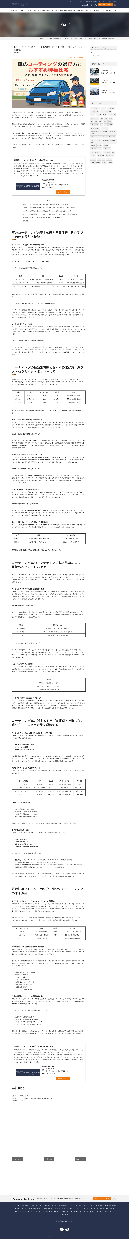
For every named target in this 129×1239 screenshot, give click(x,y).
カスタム (104, 108)
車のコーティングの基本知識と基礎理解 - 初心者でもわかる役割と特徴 (45, 204)
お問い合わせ (62, 192)
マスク (92, 108)
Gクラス (93, 115)
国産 (102, 118)
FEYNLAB (93, 155)
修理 (96, 121)
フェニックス (111, 115)
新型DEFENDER (110, 155)
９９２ (96, 118)
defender (93, 159)
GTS (103, 159)
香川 (113, 152)
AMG (98, 159)
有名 (106, 125)
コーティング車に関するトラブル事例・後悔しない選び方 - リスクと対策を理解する (50, 214)
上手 (97, 125)
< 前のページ (17, 1159)
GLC (97, 111)
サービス (93, 145)
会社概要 (26, 221)
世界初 (110, 125)
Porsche (98, 162)
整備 (100, 121)
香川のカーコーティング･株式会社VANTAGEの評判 (103, 137)
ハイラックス (111, 108)
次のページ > (80, 1159)
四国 (106, 118)
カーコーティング (95, 128)
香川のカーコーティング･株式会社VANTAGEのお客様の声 (103, 141)
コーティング (68, 166)
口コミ (105, 121)
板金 (92, 121)
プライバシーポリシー (96, 152)
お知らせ (94, 52)
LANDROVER (100, 155)
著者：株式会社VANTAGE (77, 58)
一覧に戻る (48, 1159)
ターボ (97, 108)
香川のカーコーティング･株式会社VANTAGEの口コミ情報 (103, 132)
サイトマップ (64, 1215)
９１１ (110, 162)
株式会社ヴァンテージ (96, 149)
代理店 (111, 118)
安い (101, 125)
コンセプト (104, 128)
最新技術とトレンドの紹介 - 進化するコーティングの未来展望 (42, 217)
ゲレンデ (99, 115)
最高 (110, 111)
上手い (92, 125)
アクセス (106, 145)
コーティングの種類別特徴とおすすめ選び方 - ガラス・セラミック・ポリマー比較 (49, 208)
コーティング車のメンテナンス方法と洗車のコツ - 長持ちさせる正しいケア (47, 211)
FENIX (104, 115)
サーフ (92, 111)
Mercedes (109, 159)
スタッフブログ (96, 55)
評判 (110, 121)
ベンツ (92, 162)
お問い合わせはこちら (105, 5)
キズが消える (107, 152)
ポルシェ (104, 162)
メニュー (99, 145)
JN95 (92, 118)
